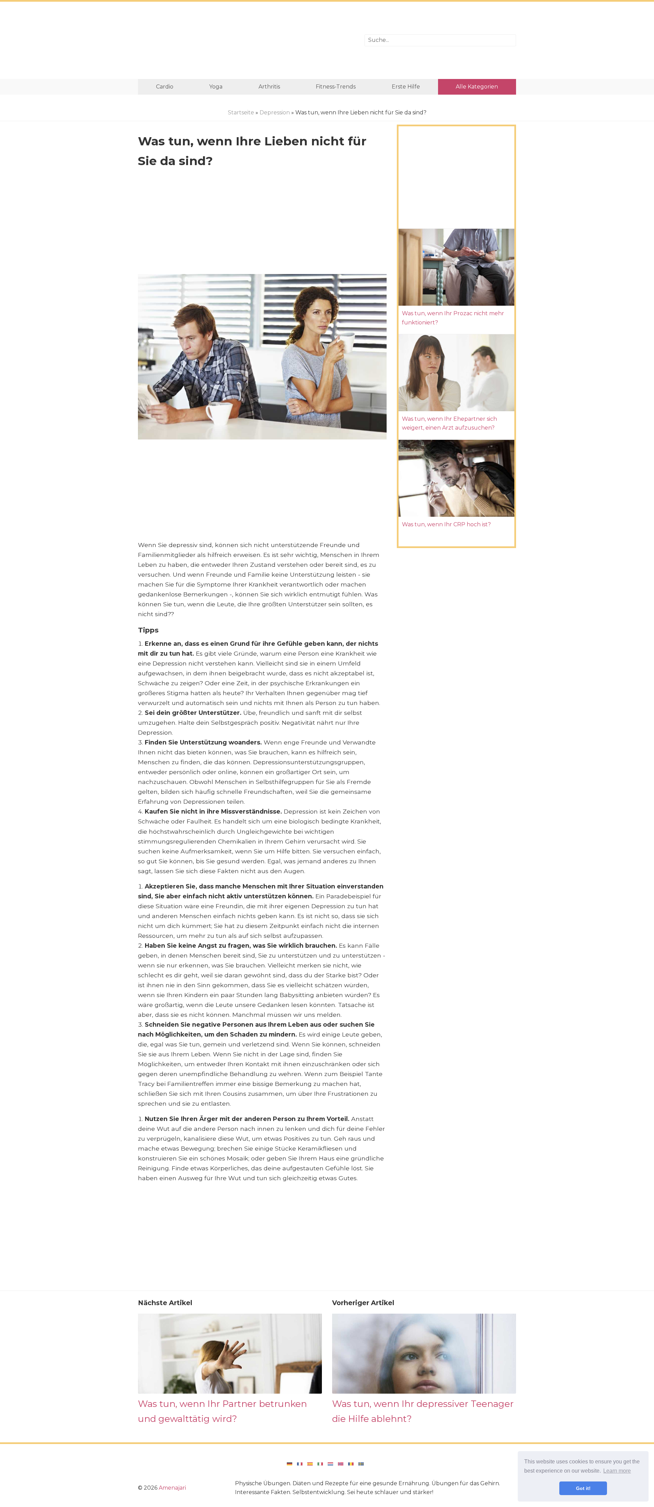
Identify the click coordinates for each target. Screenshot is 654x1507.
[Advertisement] (246, 40)
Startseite (241, 112)
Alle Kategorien (477, 86)
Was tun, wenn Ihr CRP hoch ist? (446, 524)
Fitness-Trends (336, 86)
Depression (275, 112)
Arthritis (269, 86)
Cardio (164, 86)
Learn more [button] (617, 1471)
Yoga (215, 86)
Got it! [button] (583, 1488)
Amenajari (172, 1488)
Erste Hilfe (406, 86)
